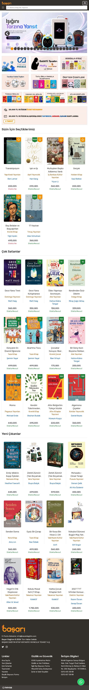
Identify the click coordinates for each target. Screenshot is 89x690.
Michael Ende (12, 416)
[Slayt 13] (51, 48)
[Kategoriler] (3, 7)
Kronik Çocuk (55, 354)
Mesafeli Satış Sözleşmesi (41, 669)
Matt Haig (12, 301)
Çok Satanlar (7, 666)
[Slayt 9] (38, 48)
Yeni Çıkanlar (7, 663)
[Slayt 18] (67, 48)
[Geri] (5, 33)
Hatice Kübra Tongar (55, 302)
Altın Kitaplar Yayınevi (55, 412)
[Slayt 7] (31, 48)
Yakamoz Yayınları (33, 595)
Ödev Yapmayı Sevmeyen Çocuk (55, 293)
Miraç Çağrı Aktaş (76, 301)
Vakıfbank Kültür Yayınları (55, 539)
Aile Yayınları (55, 297)
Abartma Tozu (34, 348)
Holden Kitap (76, 175)
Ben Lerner (12, 179)
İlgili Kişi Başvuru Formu (40, 666)
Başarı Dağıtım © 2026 (11, 639)
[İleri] (82, 33)
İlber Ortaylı (55, 358)
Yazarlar (5, 672)
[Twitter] (3, 647)
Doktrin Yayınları (77, 595)
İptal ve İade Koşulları (39, 672)
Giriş (84, 3)
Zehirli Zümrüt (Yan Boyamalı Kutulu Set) (34, 476)
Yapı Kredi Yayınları (12, 175)
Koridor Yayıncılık (76, 411)
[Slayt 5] (25, 48)
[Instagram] (7, 647)
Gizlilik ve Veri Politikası (40, 663)
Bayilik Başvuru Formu (10, 674)
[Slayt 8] (34, 48)
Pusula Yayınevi (76, 479)
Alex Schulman (33, 236)
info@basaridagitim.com (26, 636)
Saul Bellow (77, 179)
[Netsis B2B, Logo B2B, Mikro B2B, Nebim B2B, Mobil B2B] (44, 687)
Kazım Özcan (76, 599)
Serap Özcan (76, 603)
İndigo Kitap (76, 297)
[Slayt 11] (44, 48)
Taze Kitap (12, 354)
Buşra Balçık (33, 483)
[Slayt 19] (70, 48)
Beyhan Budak (33, 416)
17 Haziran (34, 225)
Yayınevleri (6, 669)
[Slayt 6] (28, 48)
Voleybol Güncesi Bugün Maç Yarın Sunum (76, 534)
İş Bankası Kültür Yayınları (55, 176)
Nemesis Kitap (12, 479)
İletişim (4, 677)
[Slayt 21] (77, 48)
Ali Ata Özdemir (76, 487)
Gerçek (76, 168)
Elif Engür (76, 545)
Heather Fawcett (12, 483)
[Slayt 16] (60, 48)
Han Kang (34, 179)
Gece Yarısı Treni (12, 290)
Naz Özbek (33, 542)
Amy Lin (12, 542)
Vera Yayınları (34, 479)
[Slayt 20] (73, 48)
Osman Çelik (76, 483)
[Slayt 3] (18, 48)
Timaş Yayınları (33, 232)
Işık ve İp (34, 168)
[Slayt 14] (54, 48)
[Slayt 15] (57, 48)
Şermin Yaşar (12, 358)
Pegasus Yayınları (12, 411)
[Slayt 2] (15, 48)
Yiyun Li (55, 182)
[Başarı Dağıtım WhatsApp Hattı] (80, 681)
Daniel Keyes (76, 416)
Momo (12, 405)
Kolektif (33, 599)
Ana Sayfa (6, 660)
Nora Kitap (12, 538)
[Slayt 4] (21, 48)
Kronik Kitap (12, 232)
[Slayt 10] (41, 48)
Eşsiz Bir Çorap (34, 531)
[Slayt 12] (47, 48)
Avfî (55, 545)
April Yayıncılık (34, 175)
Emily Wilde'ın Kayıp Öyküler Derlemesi (12, 476)
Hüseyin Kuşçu (55, 418)
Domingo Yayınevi (12, 297)
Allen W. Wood (12, 602)
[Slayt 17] (64, 48)
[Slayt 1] (12, 48)
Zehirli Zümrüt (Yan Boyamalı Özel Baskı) (55, 476)
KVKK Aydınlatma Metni (40, 660)
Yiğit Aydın (12, 236)
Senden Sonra (12, 531)
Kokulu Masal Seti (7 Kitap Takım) (34, 592)
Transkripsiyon (12, 168)
